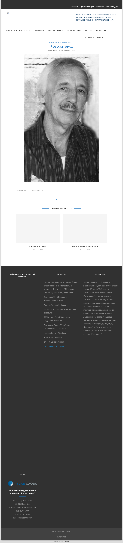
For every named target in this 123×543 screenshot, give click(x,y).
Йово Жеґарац (22, 190)
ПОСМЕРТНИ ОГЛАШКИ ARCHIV (61, 42)
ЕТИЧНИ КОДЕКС (112, 7)
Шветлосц (89, 30)
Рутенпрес (39, 30)
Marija (55, 50)
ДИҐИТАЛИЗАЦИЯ (87, 7)
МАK (79, 30)
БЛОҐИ (60, 30)
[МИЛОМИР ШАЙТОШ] (38, 228)
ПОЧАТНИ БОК (11, 30)
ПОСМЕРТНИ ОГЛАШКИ (94, 37)
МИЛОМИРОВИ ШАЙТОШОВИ (85, 247)
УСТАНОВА (100, 7)
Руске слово (25, 30)
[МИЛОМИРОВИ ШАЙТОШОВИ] (85, 228)
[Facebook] (58, 3)
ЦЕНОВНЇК (74, 7)
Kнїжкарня (101, 30)
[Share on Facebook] (60, 200)
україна (51, 30)
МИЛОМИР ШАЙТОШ (38, 247)
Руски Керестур (37, 190)
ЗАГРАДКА (71, 30)
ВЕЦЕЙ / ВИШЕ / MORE (54, 346)
